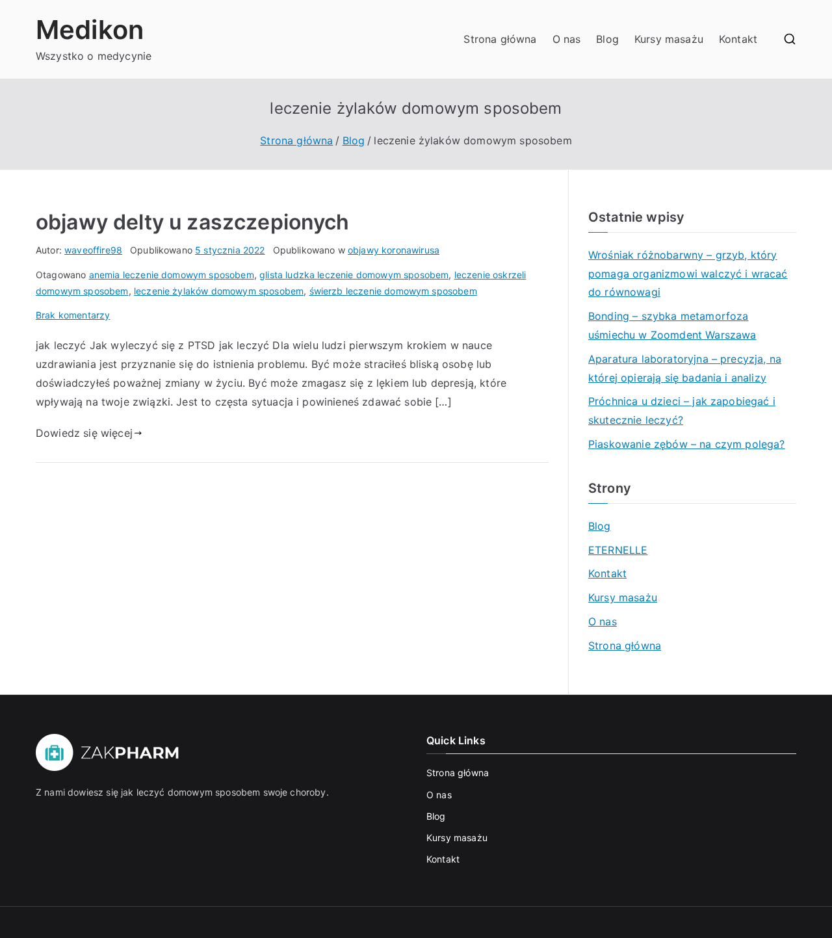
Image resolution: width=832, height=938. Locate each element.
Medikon (90, 30)
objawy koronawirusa (393, 249)
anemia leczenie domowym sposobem (171, 274)
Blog (607, 39)
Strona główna (499, 39)
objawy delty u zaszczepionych (193, 222)
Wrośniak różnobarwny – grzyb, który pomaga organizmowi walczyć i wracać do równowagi (688, 273)
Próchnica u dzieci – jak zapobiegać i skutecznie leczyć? (681, 410)
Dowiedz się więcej (84, 432)
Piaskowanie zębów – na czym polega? (686, 443)
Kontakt (738, 39)
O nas (566, 39)
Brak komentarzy (73, 314)
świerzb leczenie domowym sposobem (393, 290)
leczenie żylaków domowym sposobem (219, 290)
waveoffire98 (93, 249)
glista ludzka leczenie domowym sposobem (353, 274)
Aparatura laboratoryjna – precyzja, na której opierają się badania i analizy (684, 368)
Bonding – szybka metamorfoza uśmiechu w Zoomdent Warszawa (672, 325)
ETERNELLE (617, 549)
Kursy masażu (668, 39)
